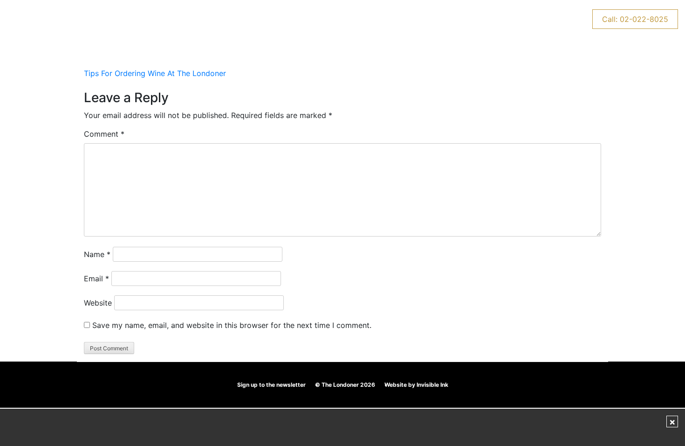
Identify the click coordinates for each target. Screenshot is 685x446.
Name (97, 254)
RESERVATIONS (405, 19)
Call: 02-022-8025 (635, 19)
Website (98, 302)
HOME (68, 19)
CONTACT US (476, 19)
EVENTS (232, 19)
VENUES (114, 19)
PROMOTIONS (173, 19)
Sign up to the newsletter (271, 384)
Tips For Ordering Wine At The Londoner (155, 73)
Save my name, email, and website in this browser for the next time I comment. (231, 325)
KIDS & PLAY (289, 19)
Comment (104, 134)
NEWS (531, 19)
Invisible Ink (432, 384)
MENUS (344, 19)
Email (96, 278)
